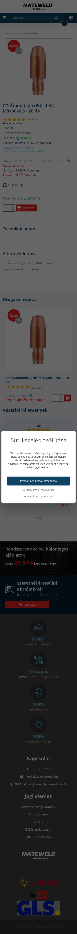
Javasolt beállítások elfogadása (38, 481)
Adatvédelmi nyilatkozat (38, 496)
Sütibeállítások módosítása (39, 490)
